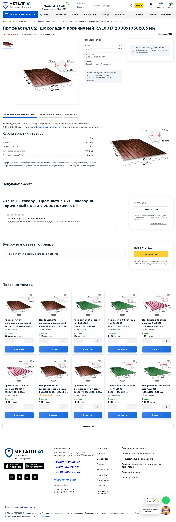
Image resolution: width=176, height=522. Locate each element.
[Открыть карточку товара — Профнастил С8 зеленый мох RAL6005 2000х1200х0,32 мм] (88, 304)
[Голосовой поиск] (131, 5)
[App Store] (13, 466)
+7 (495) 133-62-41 (66, 462)
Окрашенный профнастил (48, 127)
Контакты (166, 14)
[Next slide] (75, 71)
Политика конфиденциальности (138, 453)
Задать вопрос (151, 254)
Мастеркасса (29, 507)
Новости (101, 485)
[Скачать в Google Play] (81, 3)
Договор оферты (130, 477)
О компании (138, 14)
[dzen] (35, 477)
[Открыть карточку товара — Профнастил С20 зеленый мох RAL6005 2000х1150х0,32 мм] (122, 370)
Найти (139, 5)
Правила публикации (158, 224)
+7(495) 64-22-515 (53, 6)
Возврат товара (104, 469)
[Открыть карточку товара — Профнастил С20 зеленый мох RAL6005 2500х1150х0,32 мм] (156, 370)
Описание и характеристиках (19, 114)
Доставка (45, 14)
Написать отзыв (151, 210)
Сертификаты (89, 14)
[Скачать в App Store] (81, 7)
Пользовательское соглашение (137, 459)
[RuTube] (27, 477)
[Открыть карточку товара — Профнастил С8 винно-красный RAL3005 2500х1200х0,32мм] (19, 370)
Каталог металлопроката (22, 14)
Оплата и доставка (50, 114)
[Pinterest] (12, 477)
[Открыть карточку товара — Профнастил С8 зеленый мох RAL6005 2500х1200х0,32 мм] (122, 304)
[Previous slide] (20, 71)
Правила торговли (131, 472)
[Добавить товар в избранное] (30, 295)
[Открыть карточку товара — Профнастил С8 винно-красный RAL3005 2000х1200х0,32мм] (156, 304)
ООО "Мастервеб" (43, 516)
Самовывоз (60, 14)
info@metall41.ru (65, 480)
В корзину (19, 349)
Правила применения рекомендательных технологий (142, 465)
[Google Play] (34, 466)
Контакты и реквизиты (102, 492)
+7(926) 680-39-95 (67, 471)
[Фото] (47, 76)
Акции (107, 14)
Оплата (74, 14)
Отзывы (152, 14)
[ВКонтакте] (19, 477)
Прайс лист (121, 14)
